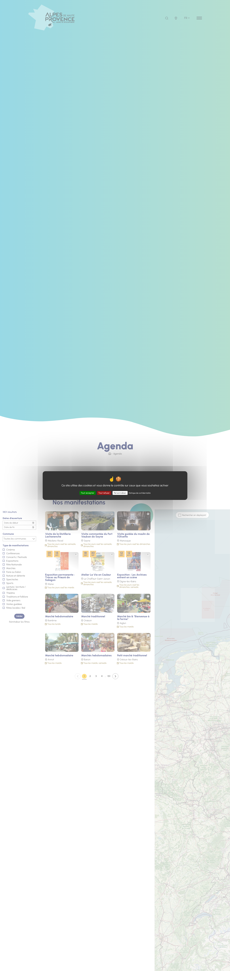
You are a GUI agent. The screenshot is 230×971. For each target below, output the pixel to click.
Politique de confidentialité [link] (140, 493)
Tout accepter (87, 493)
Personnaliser (120, 493)
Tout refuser (104, 493)
